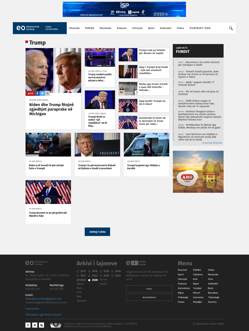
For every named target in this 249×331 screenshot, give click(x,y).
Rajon (181, 293)
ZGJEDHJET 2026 (199, 27)
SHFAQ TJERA (97, 231)
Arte (210, 279)
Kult (195, 279)
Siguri (196, 283)
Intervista (198, 297)
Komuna (122, 27)
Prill (79, 292)
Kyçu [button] (149, 288)
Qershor (81, 300)
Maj (79, 296)
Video (180, 27)
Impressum (32, 308)
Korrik (103, 279)
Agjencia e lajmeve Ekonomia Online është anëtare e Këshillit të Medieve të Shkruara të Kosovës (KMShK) (100, 325)
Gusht (103, 284)
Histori (196, 293)
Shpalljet (197, 302)
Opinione (198, 274)
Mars (79, 288)
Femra (181, 302)
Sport (151, 27)
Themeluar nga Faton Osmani (43, 314)
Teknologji (213, 297)
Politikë (89, 27)
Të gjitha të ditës (212, 143)
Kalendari (165, 27)
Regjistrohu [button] (149, 297)
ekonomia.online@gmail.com (43, 298)
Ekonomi (74, 27)
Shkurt (80, 284)
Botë (30, 93)
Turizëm (197, 288)
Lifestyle (137, 27)
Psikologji (183, 297)
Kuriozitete (184, 288)
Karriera (212, 302)
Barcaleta (213, 293)
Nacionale (105, 27)
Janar (80, 279)
